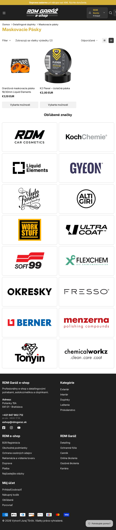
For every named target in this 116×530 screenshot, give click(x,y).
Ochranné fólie (68, 447)
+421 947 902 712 (12, 414)
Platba (5, 468)
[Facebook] (3, 427)
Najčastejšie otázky (13, 473)
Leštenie (65, 404)
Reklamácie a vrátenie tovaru (18, 458)
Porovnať (7, 505)
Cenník (64, 452)
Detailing (65, 442)
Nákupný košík (10, 494)
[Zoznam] (104, 40)
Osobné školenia (69, 463)
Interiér (64, 394)
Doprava (7, 463)
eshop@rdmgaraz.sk (14, 422)
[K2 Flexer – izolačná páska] (58, 66)
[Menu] (4, 13)
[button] (110, 13)
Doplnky (65, 399)
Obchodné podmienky (14, 447)
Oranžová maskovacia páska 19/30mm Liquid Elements (18, 90)
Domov (6, 24)
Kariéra (64, 468)
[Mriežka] (111, 40)
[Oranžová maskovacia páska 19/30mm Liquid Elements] (20, 66)
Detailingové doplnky (24, 24)
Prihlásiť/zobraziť (12, 489)
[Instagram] (11, 427)
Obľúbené (7, 499)
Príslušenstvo (67, 409)
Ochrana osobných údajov (17, 452)
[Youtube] (18, 427)
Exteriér (64, 389)
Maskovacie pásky (48, 24)
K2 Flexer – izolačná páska (55, 88)
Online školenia (68, 458)
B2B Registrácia (11, 442)
